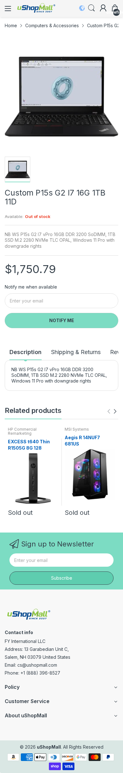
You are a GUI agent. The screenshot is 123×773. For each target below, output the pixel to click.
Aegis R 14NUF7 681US (82, 440)
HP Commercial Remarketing (22, 431)
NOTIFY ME (61, 320)
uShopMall (49, 747)
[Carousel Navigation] (112, 411)
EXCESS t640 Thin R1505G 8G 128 (29, 445)
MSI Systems (77, 429)
